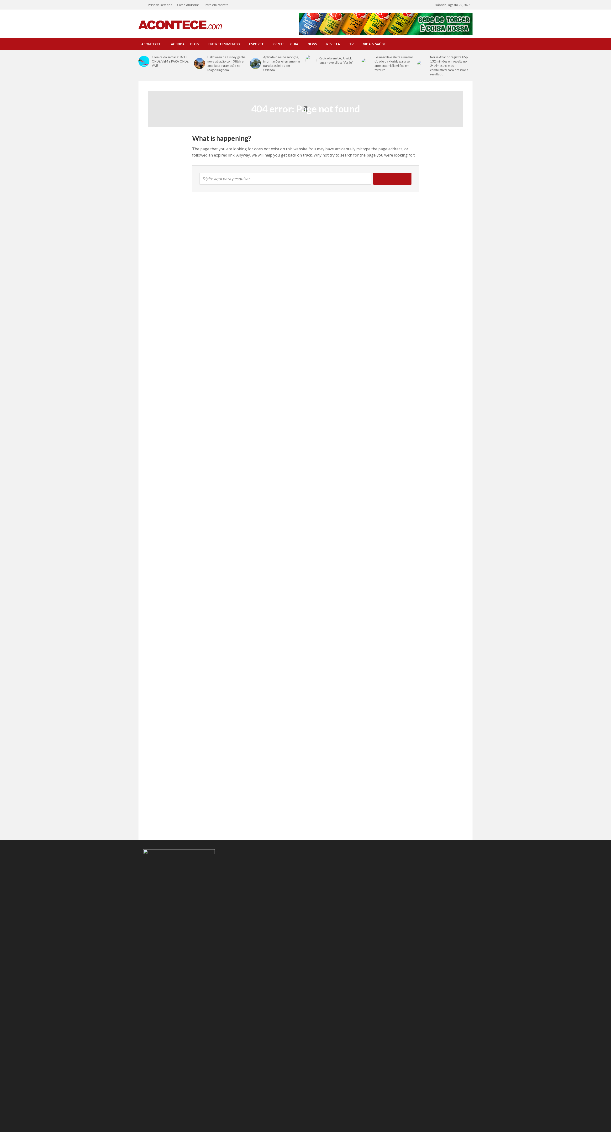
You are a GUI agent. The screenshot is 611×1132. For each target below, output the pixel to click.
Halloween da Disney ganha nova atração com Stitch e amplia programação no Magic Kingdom (226, 63)
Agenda (177, 44)
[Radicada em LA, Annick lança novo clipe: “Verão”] (311, 60)
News (312, 44)
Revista (333, 44)
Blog (194, 44)
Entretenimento (224, 44)
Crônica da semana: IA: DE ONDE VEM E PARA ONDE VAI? (170, 61)
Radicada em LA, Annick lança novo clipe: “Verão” (336, 60)
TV (351, 44)
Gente (278, 44)
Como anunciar (188, 5)
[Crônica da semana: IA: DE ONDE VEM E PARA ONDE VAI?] (143, 61)
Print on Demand (160, 5)
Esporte (256, 44)
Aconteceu (151, 44)
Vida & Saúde (374, 44)
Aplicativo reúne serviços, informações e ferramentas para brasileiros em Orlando (281, 63)
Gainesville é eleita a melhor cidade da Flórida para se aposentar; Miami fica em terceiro (393, 63)
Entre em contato (216, 5)
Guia (294, 44)
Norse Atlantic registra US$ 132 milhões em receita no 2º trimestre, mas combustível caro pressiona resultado (449, 65)
